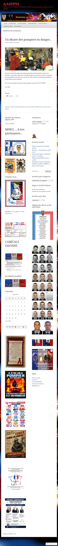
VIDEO (44, 83)
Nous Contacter (18, 26)
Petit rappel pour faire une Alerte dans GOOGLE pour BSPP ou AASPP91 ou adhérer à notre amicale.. (41, 164)
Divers (24, 106)
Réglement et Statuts (8, 26)
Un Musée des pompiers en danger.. (28, 39)
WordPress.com (36, 385)
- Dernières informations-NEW (16, 106)
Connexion (34, 380)
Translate (43, 123)
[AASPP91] (29, 17)
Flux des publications (37, 381)
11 (6, 310)
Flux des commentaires (37, 383)
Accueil (5, 23)
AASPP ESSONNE (35, 106)
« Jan (6, 321)
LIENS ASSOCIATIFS (32, 23)
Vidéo (27, 106)
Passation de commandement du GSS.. (41, 191)
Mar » (10, 321)
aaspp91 (17, 42)
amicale (41, 106)
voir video (7, 87)
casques (45, 106)
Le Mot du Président (22, 23)
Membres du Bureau (43, 23)
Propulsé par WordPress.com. (9, 533)
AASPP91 (11, 4)
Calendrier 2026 (12, 23)
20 (12, 314)
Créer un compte (36, 378)
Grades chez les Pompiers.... (39, 189)
